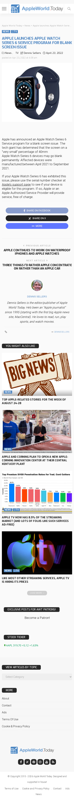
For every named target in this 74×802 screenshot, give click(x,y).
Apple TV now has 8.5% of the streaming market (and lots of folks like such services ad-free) (35, 521)
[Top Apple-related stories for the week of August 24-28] (37, 374)
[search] (69, 9)
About (5, 698)
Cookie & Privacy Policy (16, 726)
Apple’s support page (16, 184)
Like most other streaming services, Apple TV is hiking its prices (35, 580)
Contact (6, 705)
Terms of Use (10, 719)
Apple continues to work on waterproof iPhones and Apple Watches (37, 252)
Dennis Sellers (32, 53)
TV (14, 31)
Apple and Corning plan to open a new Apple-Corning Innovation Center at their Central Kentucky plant (35, 460)
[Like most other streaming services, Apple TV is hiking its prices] (37, 552)
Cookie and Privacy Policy (35, 788)
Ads (4, 712)
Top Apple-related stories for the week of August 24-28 (34, 401)
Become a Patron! (37, 618)
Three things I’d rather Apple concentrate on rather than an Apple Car (37, 266)
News (6, 31)
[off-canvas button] (4, 8)
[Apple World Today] (37, 8)
